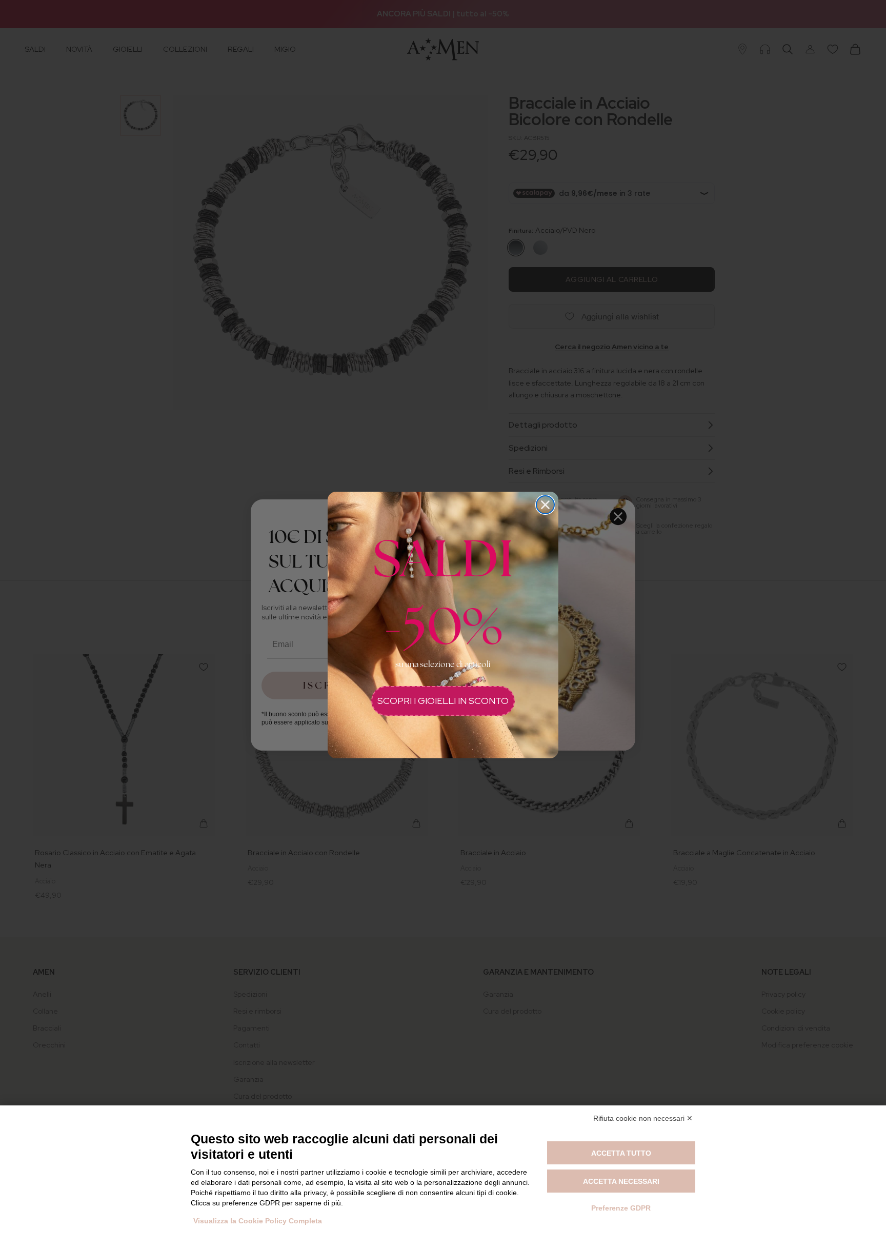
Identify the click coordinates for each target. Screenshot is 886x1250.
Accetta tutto (621, 1153)
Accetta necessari (621, 1181)
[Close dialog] (545, 505)
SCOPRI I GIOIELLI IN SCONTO (443, 701)
